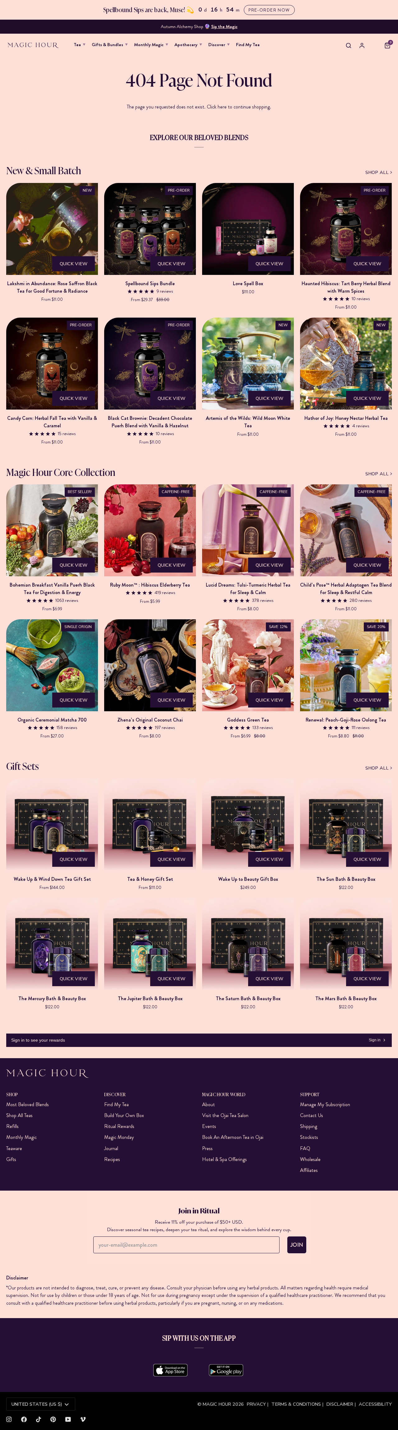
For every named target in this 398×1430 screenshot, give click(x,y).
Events (209, 1126)
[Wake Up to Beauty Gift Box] (248, 825)
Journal (111, 1148)
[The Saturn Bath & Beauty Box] (248, 944)
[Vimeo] (83, 1419)
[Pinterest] (53, 1419)
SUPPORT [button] (309, 1094)
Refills (12, 1126)
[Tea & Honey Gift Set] (150, 825)
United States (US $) (37, 1404)
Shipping (308, 1126)
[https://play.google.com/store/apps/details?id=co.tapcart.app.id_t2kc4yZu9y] (226, 1370)
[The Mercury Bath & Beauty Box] (52, 944)
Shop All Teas (19, 1115)
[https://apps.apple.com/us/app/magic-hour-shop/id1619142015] (170, 1370)
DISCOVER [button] (115, 1094)
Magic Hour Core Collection (60, 471)
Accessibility (375, 1404)
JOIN (296, 1245)
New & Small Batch (43, 170)
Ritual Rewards (119, 1126)
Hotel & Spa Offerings (224, 1159)
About (208, 1104)
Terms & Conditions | (297, 1404)
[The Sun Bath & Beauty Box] (346, 825)
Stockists (309, 1137)
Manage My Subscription (325, 1104)
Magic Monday (119, 1137)
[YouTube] (68, 1419)
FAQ (305, 1148)
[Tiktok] (38, 1419)
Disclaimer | (341, 1404)
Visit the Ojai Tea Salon (225, 1115)
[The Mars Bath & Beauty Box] (346, 944)
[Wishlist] (375, 45)
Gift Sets (22, 765)
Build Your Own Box (124, 1115)
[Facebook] (24, 1419)
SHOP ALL (377, 172)
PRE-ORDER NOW (269, 10)
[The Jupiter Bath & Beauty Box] (150, 944)
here (222, 106)
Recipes (112, 1159)
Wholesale (310, 1159)
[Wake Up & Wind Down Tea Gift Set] (52, 825)
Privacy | (257, 1404)
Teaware (14, 1148)
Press (207, 1148)
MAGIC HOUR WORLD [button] (223, 1094)
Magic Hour (218, 1404)
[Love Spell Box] (248, 229)
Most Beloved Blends (27, 1104)
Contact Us (311, 1115)
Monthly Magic (21, 1137)
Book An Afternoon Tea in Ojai (232, 1137)
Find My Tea (116, 1104)
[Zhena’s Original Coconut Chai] (150, 665)
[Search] (348, 45)
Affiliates (309, 1170)
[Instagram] (9, 1419)
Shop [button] (12, 1094)
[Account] (362, 45)
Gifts (11, 1159)
